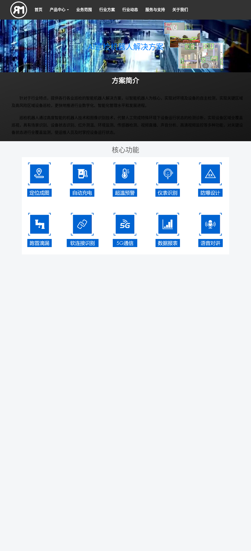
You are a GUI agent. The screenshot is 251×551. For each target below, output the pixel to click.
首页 (38, 10)
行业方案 (107, 10)
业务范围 (84, 10)
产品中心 (58, 10)
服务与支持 (155, 10)
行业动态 (130, 10)
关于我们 (180, 10)
